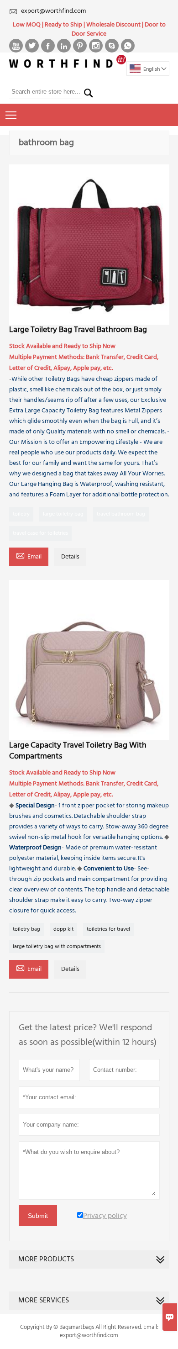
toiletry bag (26, 929)
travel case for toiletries (40, 533)
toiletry (21, 514)
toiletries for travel (108, 929)
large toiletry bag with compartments (57, 946)
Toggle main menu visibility (11, 114)
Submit (38, 1215)
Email (29, 556)
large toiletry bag (63, 514)
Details (70, 557)
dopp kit (63, 929)
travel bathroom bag (121, 514)
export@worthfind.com (53, 11)
